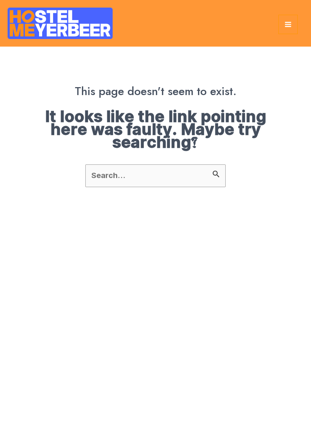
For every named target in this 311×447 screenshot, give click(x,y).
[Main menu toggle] (288, 24)
